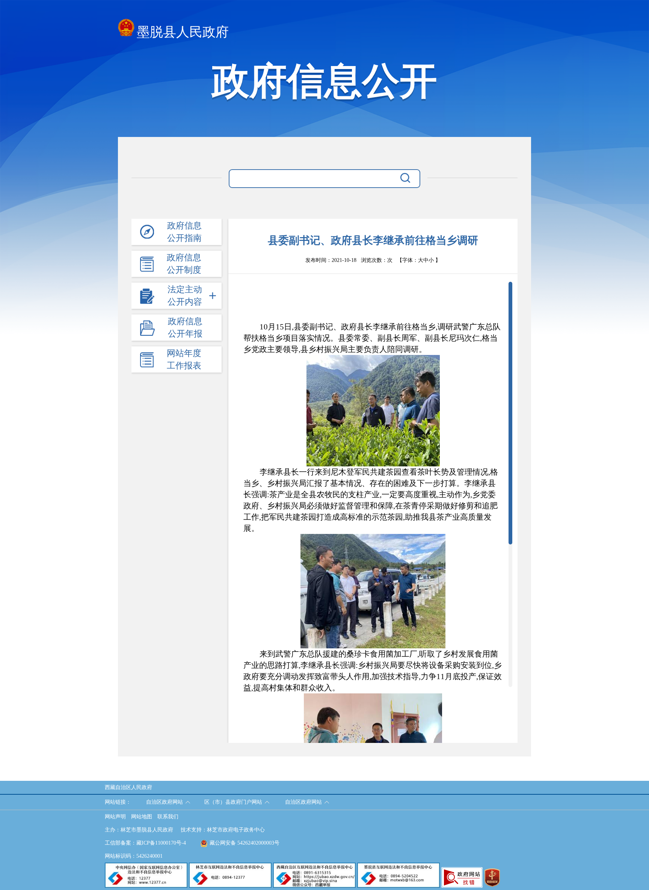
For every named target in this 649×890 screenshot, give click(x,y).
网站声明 (115, 816)
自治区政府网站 (164, 802)
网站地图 (141, 816)
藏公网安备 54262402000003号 (244, 843)
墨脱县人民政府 (183, 32)
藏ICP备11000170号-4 (161, 843)
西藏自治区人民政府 (128, 787)
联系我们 (167, 816)
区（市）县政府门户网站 (233, 802)
